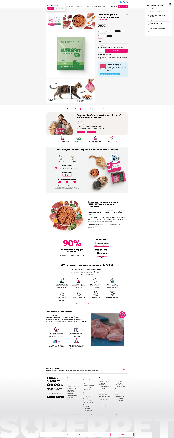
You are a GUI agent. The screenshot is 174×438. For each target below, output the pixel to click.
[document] (87, 219)
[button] (170, 4)
